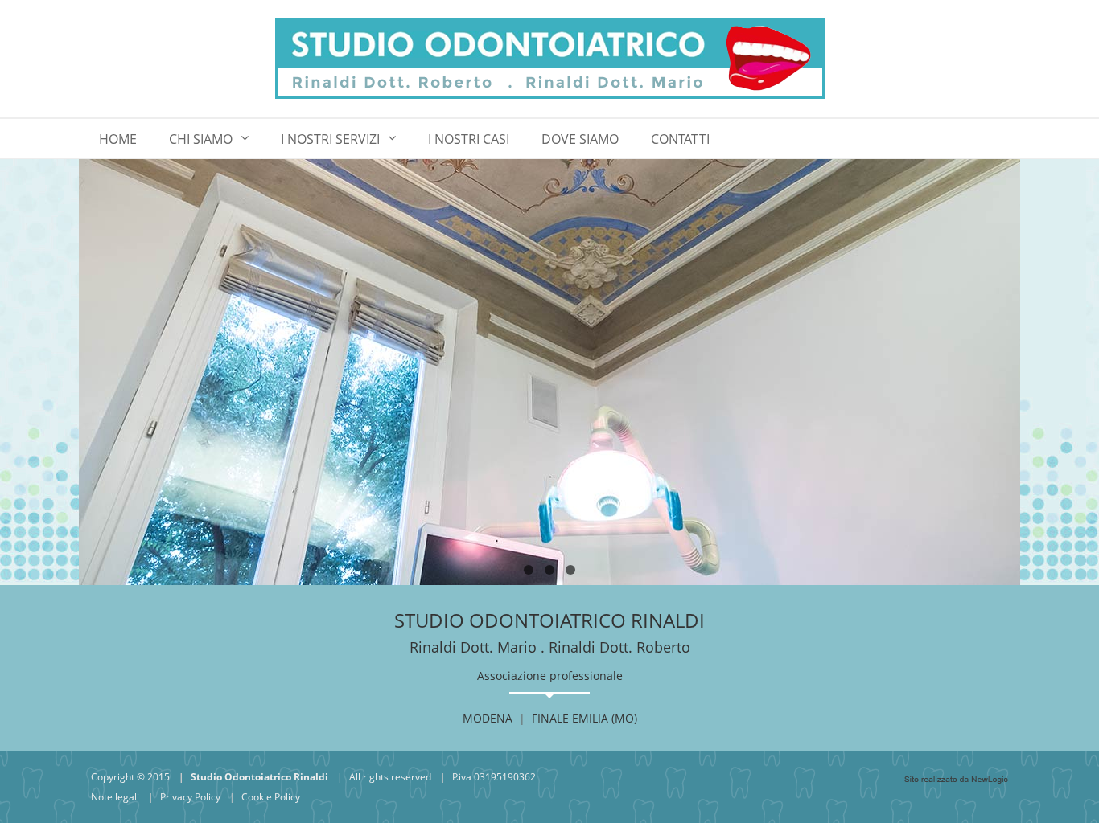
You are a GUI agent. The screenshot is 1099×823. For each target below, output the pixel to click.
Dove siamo (580, 139)
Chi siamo (201, 139)
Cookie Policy (270, 797)
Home (118, 139)
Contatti (680, 139)
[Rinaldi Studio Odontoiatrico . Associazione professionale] (549, 58)
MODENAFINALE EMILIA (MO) (550, 718)
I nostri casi (468, 139)
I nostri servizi (330, 139)
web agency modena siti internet (956, 779)
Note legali (115, 797)
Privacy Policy (190, 797)
